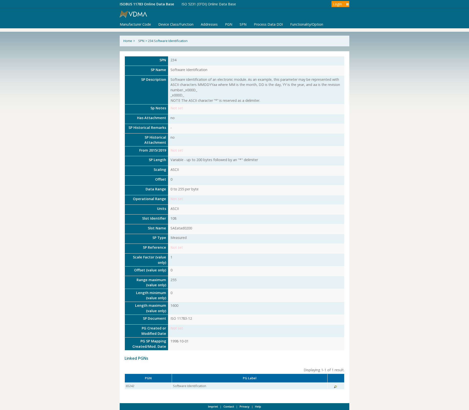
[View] (336, 387)
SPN (243, 24)
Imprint (213, 406)
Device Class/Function (175, 24)
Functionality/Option (306, 24)
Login (337, 4)
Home (127, 41)
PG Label (249, 378)
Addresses (209, 24)
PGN (228, 24)
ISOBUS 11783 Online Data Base (147, 4)
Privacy (244, 406)
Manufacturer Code (135, 24)
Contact (229, 406)
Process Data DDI (268, 24)
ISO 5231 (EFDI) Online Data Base (208, 4)
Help (258, 406)
